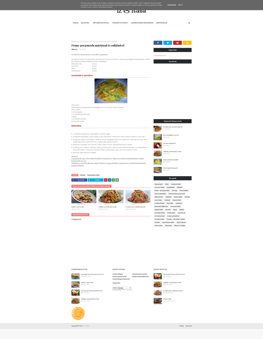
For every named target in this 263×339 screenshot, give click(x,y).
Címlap (181, 326)
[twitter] (167, 43)
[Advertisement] (131, 33)
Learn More (171, 5)
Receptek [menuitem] (85, 23)
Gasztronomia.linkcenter (140, 276)
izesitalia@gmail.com (160, 55)
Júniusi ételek (178, 197)
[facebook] (158, 43)
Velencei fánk (167, 299)
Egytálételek (170, 187)
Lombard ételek (159, 203)
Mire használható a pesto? (171, 135)
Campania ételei (176, 184)
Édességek (168, 225)
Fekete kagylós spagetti (170, 168)
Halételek (168, 197)
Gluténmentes (159, 197)
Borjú (166, 184)
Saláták (181, 209)
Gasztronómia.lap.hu (119, 276)
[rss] (187, 43)
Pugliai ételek (159, 209)
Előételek (179, 187)
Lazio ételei (158, 200)
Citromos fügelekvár (169, 143)
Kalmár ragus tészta (77, 207)
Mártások (179, 203)
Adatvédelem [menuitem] (161, 23)
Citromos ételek (159, 187)
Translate (128, 290)
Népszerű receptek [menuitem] (100, 23)
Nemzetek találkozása (161, 206)
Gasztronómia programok (176, 193)
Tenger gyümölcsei (173, 216)
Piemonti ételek (175, 206)
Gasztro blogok (117, 274)
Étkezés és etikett (179, 225)
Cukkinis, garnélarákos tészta (107, 207)
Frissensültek (184, 190)
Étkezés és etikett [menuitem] (120, 23)
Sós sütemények (160, 216)
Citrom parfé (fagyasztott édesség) (92, 291)
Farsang (174, 190)
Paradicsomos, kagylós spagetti (172, 127)
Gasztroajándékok (160, 193)
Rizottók (168, 209)
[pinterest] (177, 43)
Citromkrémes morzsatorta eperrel (92, 274)
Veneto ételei (158, 225)
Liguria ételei (177, 200)
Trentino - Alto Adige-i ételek (176, 219)
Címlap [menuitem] (75, 23)
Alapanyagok (159, 184)
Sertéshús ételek (160, 213)
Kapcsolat (189, 326)
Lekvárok (167, 200)
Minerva (74, 49)
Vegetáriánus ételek (83, 41)
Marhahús (170, 203)
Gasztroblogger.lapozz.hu (121, 279)
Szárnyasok (181, 213)
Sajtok (175, 209)
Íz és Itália (86, 326)
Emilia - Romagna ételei (162, 190)
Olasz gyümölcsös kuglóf (170, 160)
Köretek (187, 197)
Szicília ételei (171, 213)
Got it (180, 5)
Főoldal (73, 41)
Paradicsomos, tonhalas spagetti (135, 207)
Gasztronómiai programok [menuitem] (142, 23)
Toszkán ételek (159, 219)
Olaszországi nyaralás (139, 274)
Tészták (82, 175)
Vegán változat (181, 222)
